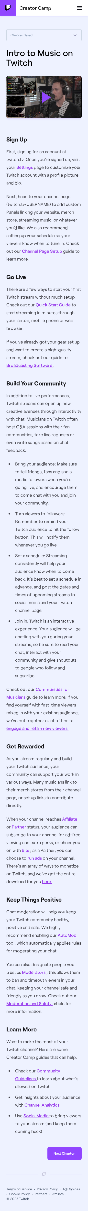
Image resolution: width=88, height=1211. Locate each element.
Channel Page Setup (42, 251)
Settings (25, 167)
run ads (35, 858)
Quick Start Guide (54, 304)
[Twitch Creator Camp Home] (8, 8)
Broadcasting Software (29, 365)
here (47, 881)
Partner (19, 826)
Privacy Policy (47, 1189)
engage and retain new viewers (37, 728)
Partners (41, 1194)
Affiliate (69, 819)
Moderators (34, 972)
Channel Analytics (41, 1105)
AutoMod (67, 935)
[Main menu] (79, 8)
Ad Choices (71, 1189)
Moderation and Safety (29, 1003)
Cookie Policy (19, 1194)
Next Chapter (64, 1153)
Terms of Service (19, 1189)
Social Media (36, 1115)
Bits (26, 850)
